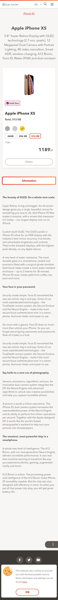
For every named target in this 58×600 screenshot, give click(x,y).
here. (24, 581)
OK (27, 592)
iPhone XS (29, 13)
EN (36, 4)
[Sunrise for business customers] (11, 4)
